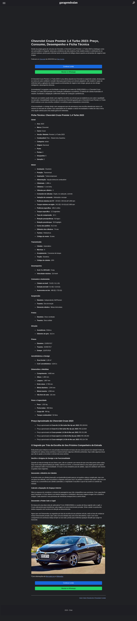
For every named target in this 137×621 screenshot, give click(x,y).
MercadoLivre (50, 576)
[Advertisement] (68, 22)
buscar (131, 0)
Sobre (84, 598)
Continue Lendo (68, 66)
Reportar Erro (90, 598)
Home (80, 598)
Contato (104, 598)
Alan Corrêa (60, 59)
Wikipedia (59, 576)
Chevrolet (42, 59)
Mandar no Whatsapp (68, 72)
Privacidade (98, 598)
